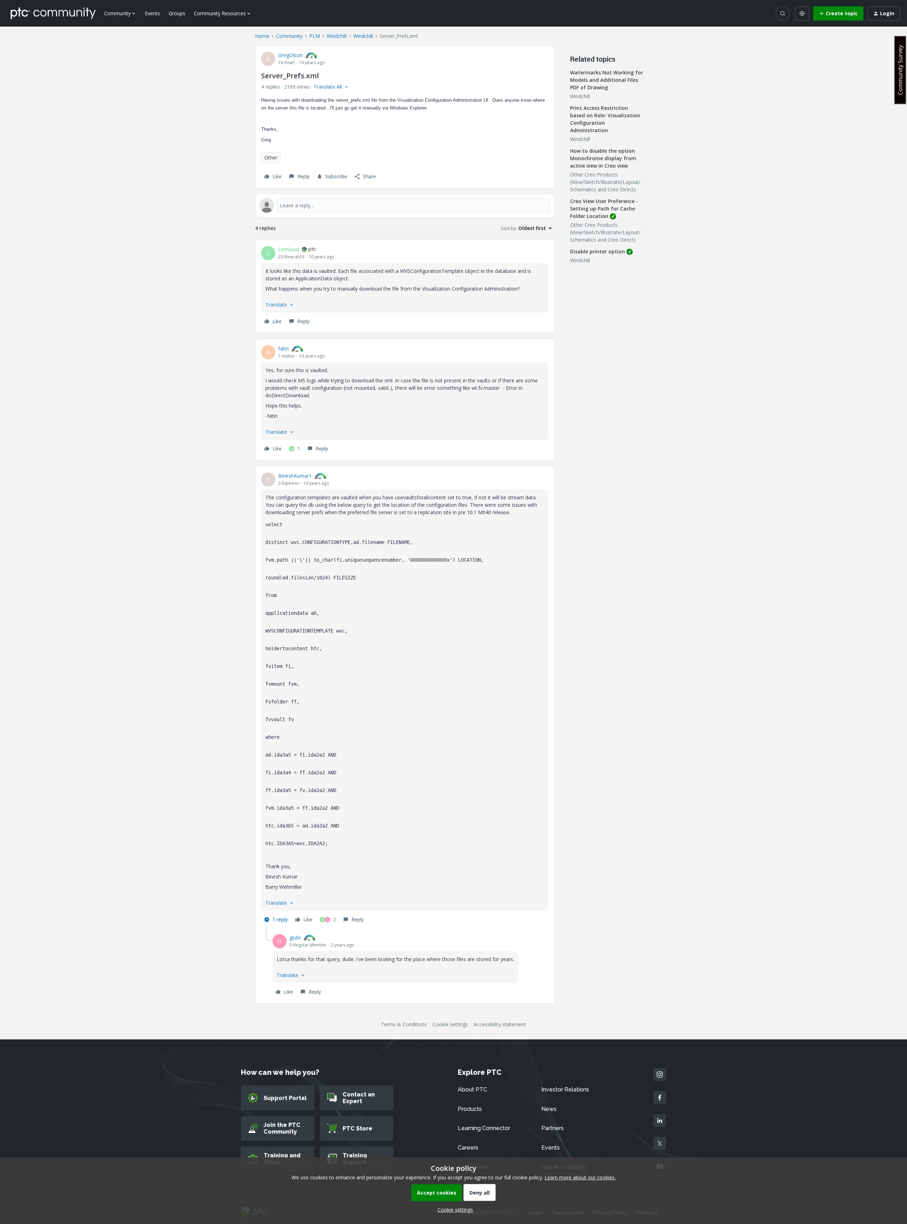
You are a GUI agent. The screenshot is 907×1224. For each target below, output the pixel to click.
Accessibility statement (500, 1024)
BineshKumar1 (295, 475)
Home (262, 36)
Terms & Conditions (404, 1024)
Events (152, 13)
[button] (838, 13)
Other (270, 157)
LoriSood (288, 249)
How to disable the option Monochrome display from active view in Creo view (603, 158)
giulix (295, 937)
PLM (314, 36)
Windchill (337, 36)
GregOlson (290, 55)
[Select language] (802, 13)
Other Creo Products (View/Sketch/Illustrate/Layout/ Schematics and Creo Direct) (605, 182)
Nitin (283, 348)
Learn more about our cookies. (580, 1177)
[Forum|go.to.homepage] (53, 13)
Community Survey (900, 70)
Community (289, 36)
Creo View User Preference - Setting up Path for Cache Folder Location (604, 208)
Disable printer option (597, 251)
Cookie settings (450, 1024)
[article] (404, 286)
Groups (177, 13)
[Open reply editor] (404, 205)
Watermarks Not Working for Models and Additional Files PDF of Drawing (606, 80)
